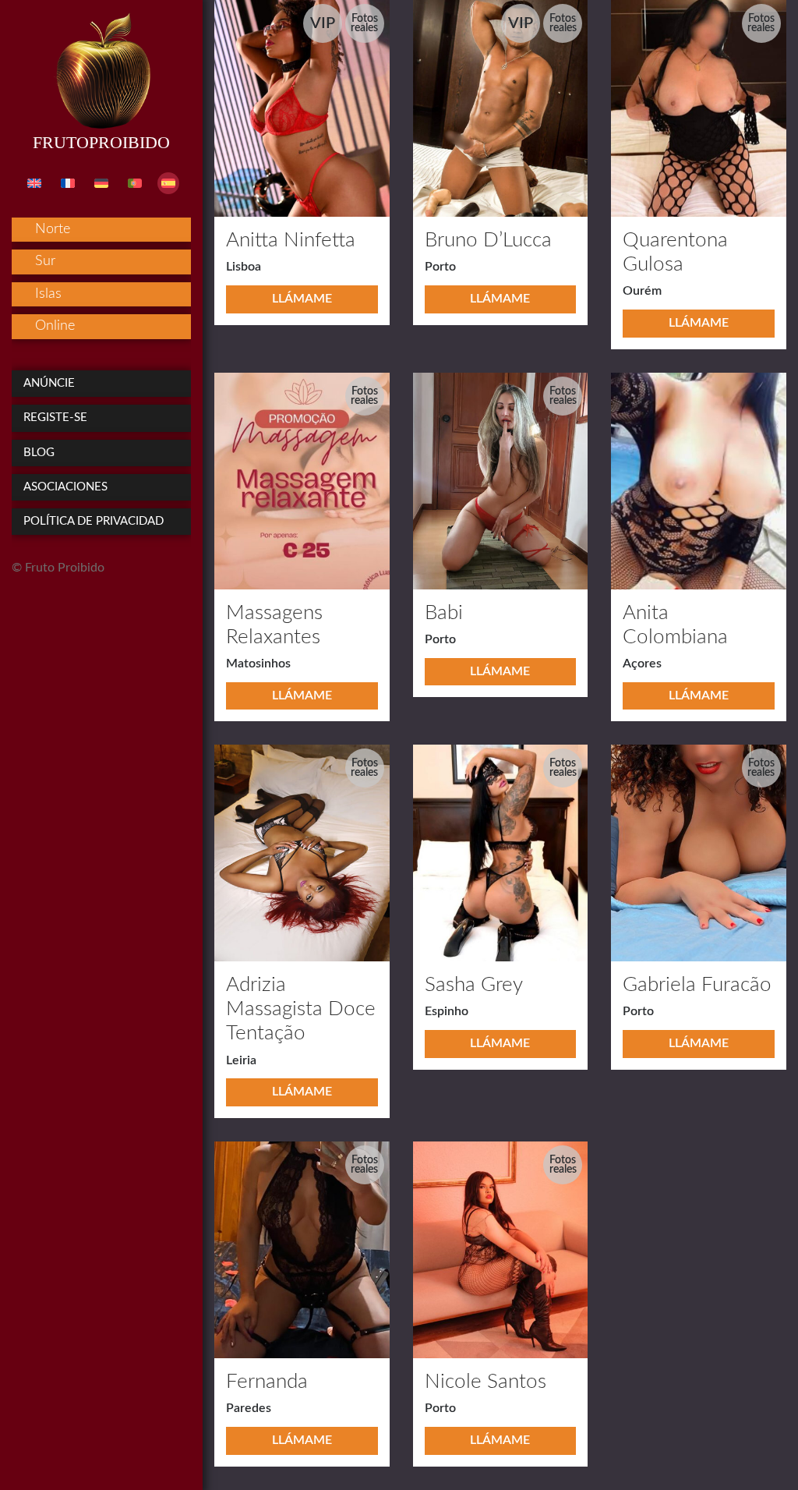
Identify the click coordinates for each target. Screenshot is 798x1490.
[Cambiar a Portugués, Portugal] (135, 183)
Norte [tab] (52, 229)
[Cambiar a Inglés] (34, 183)
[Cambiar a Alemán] (101, 183)
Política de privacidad (93, 521)
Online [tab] (55, 326)
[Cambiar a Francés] (68, 183)
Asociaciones (65, 487)
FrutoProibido (101, 142)
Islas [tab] (48, 294)
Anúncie (49, 383)
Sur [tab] (45, 261)
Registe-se (55, 417)
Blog (39, 452)
